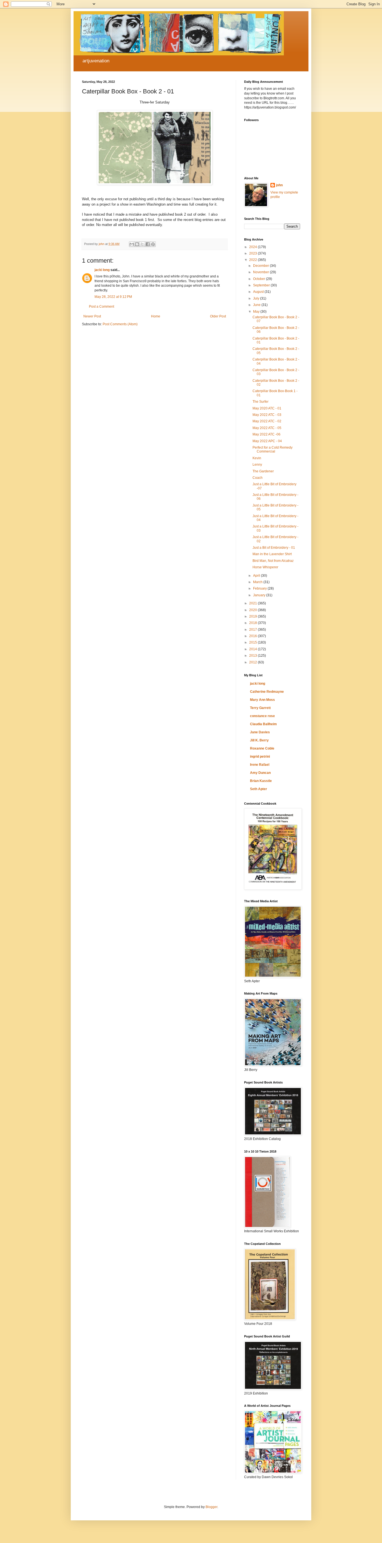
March (258, 582)
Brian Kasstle (261, 781)
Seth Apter (258, 789)
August (259, 292)
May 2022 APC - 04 (267, 441)
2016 (253, 636)
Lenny (257, 465)
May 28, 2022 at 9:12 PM (113, 297)
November (261, 272)
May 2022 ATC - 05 (267, 428)
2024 (253, 247)
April (257, 576)
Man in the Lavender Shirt (272, 554)
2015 (253, 642)
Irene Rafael (259, 765)
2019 (253, 616)
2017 (253, 630)
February (260, 588)
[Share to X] (142, 244)
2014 (253, 649)
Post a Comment (101, 306)
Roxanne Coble (262, 748)
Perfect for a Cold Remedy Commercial (273, 449)
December (261, 266)
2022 (253, 260)
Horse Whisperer (265, 567)
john (279, 185)
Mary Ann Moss (262, 700)
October (259, 279)
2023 (253, 253)
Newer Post (92, 316)
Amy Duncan (260, 773)
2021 (253, 603)
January (259, 595)
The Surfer (260, 402)
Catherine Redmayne (267, 692)
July (256, 298)
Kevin (257, 458)
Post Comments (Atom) (120, 324)
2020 (253, 610)
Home (155, 316)
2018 (253, 623)
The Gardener (263, 471)
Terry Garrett (260, 708)
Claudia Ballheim (263, 724)
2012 (253, 662)
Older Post (218, 316)
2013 (253, 656)
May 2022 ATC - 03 (267, 415)
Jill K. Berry (259, 740)
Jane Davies (260, 732)
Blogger (211, 1507)
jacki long (102, 270)
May (256, 312)
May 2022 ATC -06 (266, 434)
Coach (258, 478)
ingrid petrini (260, 756)
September (262, 285)
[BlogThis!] (137, 244)
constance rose (262, 716)
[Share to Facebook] (147, 244)
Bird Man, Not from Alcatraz (273, 561)
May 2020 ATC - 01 (267, 408)
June (257, 305)
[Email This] (132, 244)
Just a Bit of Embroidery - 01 (274, 548)
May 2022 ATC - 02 (267, 421)
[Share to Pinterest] (153, 244)
